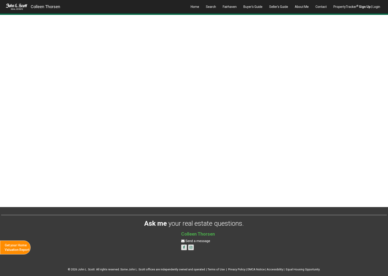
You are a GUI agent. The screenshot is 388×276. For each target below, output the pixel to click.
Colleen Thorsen (45, 6)
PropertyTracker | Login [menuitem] (356, 6)
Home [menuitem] (195, 7)
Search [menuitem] (211, 7)
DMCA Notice (256, 269)
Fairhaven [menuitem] (230, 7)
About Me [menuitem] (302, 7)
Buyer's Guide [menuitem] (252, 7)
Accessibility (275, 269)
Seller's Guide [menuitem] (278, 7)
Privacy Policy (236, 269)
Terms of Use (216, 269)
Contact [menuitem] (321, 7)
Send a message (197, 241)
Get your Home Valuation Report (17, 247)
